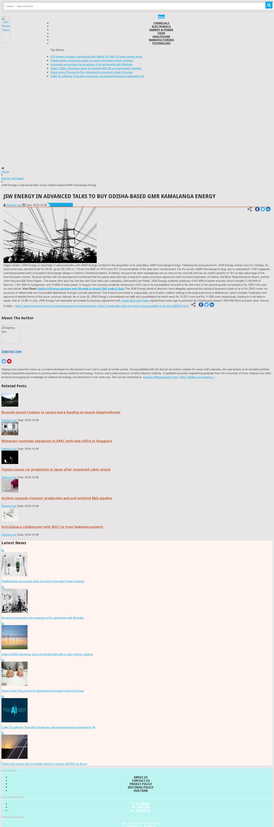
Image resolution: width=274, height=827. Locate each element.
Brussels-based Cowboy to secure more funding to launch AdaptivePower (61, 412)
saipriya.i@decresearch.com (160, 377)
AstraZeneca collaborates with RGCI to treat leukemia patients (52, 527)
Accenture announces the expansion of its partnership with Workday (91, 64)
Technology (161, 43)
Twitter (142, 807)
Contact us (141, 780)
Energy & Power (161, 29)
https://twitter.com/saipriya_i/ (197, 377)
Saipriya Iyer (14, 205)
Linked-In (141, 810)
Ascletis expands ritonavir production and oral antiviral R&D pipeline (56, 498)
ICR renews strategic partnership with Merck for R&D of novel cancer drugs (96, 56)
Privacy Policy (141, 783)
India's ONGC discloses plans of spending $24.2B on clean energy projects (96, 68)
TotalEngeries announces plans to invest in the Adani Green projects (91, 60)
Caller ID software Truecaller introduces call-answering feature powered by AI (97, 76)
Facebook (141, 803)
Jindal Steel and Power (135, 300)
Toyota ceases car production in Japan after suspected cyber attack (55, 469)
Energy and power (12, 178)
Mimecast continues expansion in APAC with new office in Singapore (56, 441)
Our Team (141, 790)
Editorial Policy (141, 787)
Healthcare (161, 36)
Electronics (161, 26)
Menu (161, 17)
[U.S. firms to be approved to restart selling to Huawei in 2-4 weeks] (9, 405)
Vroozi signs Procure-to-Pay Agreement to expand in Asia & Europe (91, 72)
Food (161, 33)
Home (5, 171)
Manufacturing (161, 40)
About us (141, 777)
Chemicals (161, 23)
